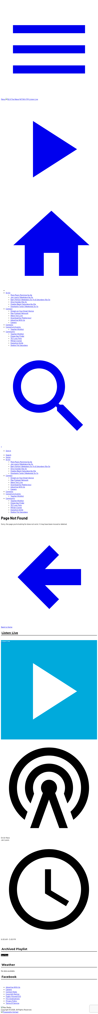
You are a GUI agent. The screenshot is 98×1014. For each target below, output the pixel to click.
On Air (8, 293)
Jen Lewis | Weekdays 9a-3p (22, 297)
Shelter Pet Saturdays (19, 345)
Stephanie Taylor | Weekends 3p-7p (24, 306)
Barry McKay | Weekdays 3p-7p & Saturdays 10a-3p (30, 299)
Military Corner (16, 340)
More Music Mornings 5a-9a (21, 295)
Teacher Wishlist (17, 329)
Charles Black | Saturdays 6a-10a (23, 304)
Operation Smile (17, 343)
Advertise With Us (18, 320)
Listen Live (10, 633)
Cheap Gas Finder (17, 336)
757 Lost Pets (16, 338)
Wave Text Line (17, 315)
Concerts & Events (13, 327)
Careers (14, 322)
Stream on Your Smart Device (22, 311)
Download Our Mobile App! (21, 318)
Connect (9, 308)
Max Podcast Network (19, 313)
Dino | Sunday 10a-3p (19, 302)
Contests (9, 324)
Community (10, 331)
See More (4, 955)
